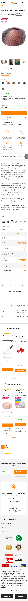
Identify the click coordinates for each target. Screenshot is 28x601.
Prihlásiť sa (20, 471)
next (26, 351)
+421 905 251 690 (15, 501)
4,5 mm (24, 254)
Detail (7, 369)
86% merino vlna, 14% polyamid (21, 242)
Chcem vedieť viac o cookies (12, 586)
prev (1, 351)
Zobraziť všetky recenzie (19, 448)
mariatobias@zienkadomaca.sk (15, 499)
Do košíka (14, 113)
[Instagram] (16, 511)
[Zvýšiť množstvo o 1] (25, 107)
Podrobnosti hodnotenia (19, 14)
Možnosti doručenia (8, 96)
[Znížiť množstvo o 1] (20, 107)
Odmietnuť (7, 596)
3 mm (5, 357)
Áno (25, 270)
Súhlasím (20, 596)
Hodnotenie (12, 156)
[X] (13, 511)
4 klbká (24, 265)
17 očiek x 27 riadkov (23, 259)
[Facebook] (9, 511)
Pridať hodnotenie (14, 291)
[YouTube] (20, 511)
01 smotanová (5, 413)
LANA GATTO (23, 117)
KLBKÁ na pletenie (21, 233)
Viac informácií (5, 75)
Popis (4, 156)
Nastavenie (14, 591)
